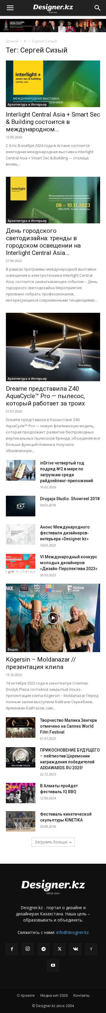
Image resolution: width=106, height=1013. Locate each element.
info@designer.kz (72, 932)
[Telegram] (43, 949)
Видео (13, 649)
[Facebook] (12, 949)
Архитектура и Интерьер (27, 104)
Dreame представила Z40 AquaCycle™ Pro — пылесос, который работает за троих (45, 396)
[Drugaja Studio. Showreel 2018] (20, 506)
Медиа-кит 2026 (54, 995)
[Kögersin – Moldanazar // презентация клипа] (53, 618)
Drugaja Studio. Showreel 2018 (70, 498)
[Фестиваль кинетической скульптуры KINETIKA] (20, 821)
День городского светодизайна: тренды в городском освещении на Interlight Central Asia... (43, 241)
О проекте (26, 995)
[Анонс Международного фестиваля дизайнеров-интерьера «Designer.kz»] (20, 534)
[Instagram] (28, 949)
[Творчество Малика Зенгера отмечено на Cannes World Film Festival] (20, 727)
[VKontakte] (75, 949)
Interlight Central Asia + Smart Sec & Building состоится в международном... (53, 122)
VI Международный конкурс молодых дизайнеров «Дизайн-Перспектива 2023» (68, 562)
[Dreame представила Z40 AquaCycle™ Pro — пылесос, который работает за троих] (53, 347)
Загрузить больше (51, 842)
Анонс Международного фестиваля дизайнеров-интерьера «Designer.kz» (65, 533)
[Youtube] (53, 965)
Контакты (81, 995)
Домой (12, 41)
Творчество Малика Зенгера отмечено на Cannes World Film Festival (68, 726)
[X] (59, 949)
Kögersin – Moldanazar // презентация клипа (41, 663)
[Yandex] (91, 949)
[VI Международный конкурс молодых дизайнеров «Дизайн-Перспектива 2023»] (20, 564)
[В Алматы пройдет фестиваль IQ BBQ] (20, 793)
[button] (10, 8)
